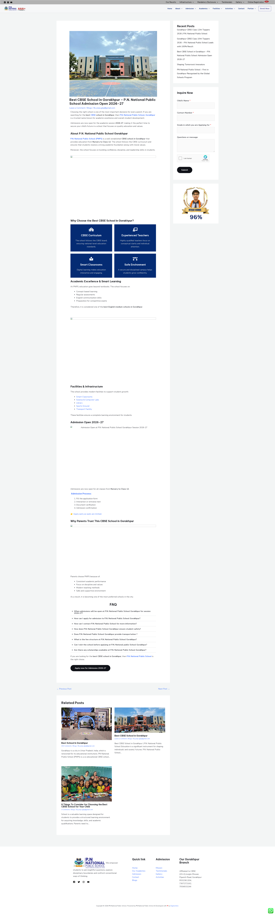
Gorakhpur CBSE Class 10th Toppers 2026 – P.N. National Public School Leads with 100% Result (195, 42)
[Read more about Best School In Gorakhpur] (86, 723)
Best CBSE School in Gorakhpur (131, 735)
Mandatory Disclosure (206, 2)
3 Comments (65, 810)
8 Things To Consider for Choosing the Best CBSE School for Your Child (84, 805)
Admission (190, 9)
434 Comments (66, 746)
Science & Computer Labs (87, 399)
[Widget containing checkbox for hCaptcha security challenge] (193, 158)
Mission (159, 868)
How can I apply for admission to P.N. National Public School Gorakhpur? (107, 618)
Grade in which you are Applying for (194, 125)
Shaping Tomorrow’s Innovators (191, 64)
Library (79, 403)
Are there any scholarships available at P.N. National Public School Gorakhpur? (110, 650)
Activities (229, 9)
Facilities (216, 9)
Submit (184, 170)
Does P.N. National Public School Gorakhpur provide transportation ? (105, 634)
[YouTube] (11, 2)
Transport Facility (84, 409)
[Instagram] (8, 2)
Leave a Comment (77, 108)
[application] (193, 2)
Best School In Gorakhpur (74, 743)
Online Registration (256, 2)
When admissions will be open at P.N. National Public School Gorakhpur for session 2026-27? (112, 612)
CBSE (93, 115)
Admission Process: (81, 493)
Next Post (164, 689)
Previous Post (64, 689)
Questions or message (187, 137)
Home (169, 9)
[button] (113, 612)
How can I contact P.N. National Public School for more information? (105, 623)
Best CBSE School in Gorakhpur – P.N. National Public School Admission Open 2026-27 (194, 55)
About (177, 9)
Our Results (171, 2)
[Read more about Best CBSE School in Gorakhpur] (140, 720)
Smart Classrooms (84, 396)
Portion (251, 9)
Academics (203, 9)
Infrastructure (186, 2)
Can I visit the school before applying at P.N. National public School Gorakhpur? (110, 644)
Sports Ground (82, 406)
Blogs (89, 108)
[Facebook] (5, 2)
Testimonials (227, 2)
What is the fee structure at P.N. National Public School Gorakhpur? (105, 639)
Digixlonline (174, 906)
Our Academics (138, 871)
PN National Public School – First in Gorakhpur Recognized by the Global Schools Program (193, 73)
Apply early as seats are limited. (87, 514)
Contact (241, 9)
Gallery (239, 2)
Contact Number (185, 112)
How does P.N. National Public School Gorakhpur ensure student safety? (107, 629)
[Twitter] (79, 882)
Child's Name (183, 100)
